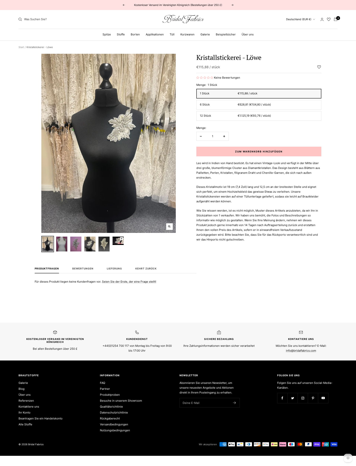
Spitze (107, 34)
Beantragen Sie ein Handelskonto (40, 418)
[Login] (322, 19)
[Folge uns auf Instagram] (303, 398)
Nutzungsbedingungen (115, 430)
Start (21, 47)
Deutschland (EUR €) (298, 19)
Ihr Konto (24, 412)
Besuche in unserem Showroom (121, 400)
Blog (21, 389)
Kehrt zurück (146, 268)
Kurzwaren (187, 34)
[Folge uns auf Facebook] (282, 398)
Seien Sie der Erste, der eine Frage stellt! (129, 281)
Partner (105, 389)
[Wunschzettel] (329, 19)
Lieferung (114, 268)
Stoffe (121, 34)
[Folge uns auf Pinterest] (313, 398)
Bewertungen (82, 268)
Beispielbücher (226, 34)
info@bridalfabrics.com (301, 350)
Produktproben (110, 394)
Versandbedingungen (114, 424)
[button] (205, 77)
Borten (135, 34)
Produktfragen (47, 268)
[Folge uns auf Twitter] (292, 398)
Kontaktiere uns (29, 406)
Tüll (172, 34)
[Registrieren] (234, 402)
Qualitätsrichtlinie (111, 406)
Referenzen (26, 400)
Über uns (248, 34)
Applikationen (155, 34)
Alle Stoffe (25, 424)
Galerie (205, 34)
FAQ (102, 383)
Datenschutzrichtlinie (114, 412)
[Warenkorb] (335, 19)
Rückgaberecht (110, 418)
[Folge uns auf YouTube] (323, 398)
